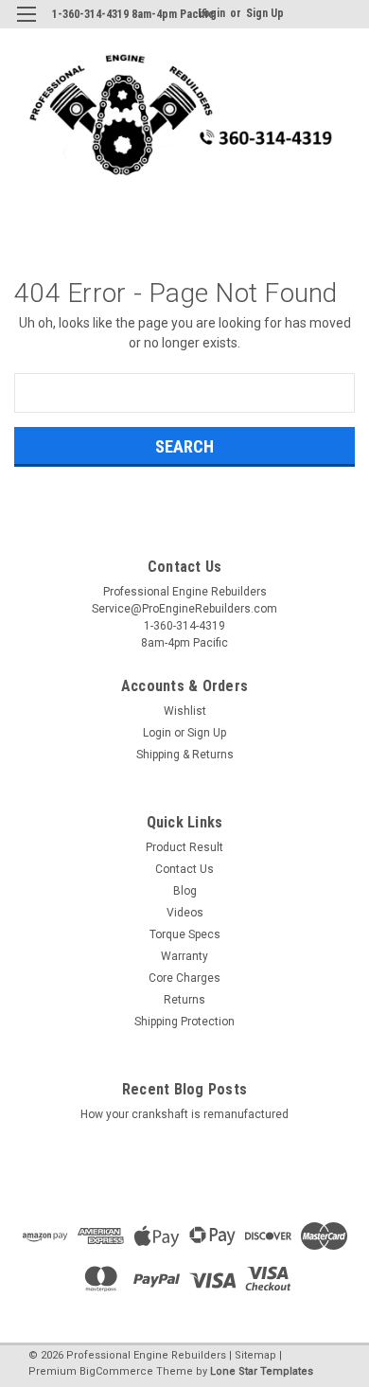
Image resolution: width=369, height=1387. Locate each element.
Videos (185, 912)
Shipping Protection (184, 1021)
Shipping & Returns (185, 754)
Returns (184, 999)
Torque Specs (184, 934)
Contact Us (184, 869)
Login (157, 732)
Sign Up (265, 13)
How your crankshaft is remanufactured (184, 1114)
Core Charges (184, 978)
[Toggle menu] (26, 26)
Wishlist (185, 711)
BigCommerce (116, 1371)
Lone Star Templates (261, 1371)
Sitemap (255, 1355)
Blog (185, 891)
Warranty (184, 956)
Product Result (184, 847)
